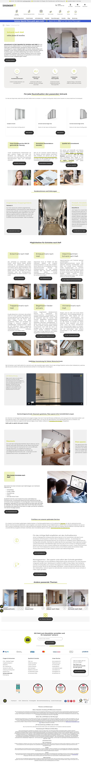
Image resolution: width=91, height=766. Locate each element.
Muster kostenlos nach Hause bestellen (45, 157)
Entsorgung (6, 674)
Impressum (14, 700)
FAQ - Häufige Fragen (8, 661)
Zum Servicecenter (80, 671)
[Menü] (89, 699)
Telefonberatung (56, 663)
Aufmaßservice (56, 669)
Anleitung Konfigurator (9, 669)
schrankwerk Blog (32, 673)
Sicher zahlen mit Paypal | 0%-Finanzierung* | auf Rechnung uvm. (49, 1)
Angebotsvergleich (7, 663)
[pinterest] (71, 701)
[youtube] (74, 701)
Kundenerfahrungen (33, 671)
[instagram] (68, 701)
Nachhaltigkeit (31, 668)
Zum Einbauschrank (45, 278)
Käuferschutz (6, 671)
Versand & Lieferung (8, 668)
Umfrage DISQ (26, 1)
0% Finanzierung (7, 666)
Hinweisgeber (32, 700)
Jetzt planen (29, 132)
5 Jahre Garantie (32, 666)
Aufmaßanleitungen (57, 668)
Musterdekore (55, 666)
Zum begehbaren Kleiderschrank (45, 336)
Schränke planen (10, 60)
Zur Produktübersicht (11, 511)
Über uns (30, 661)
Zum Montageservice (40, 574)
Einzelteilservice (56, 673)
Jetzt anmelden (50, 642)
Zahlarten (5, 664)
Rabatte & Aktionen (33, 669)
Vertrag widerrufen (7, 673)
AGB (20, 700)
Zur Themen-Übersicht (45, 619)
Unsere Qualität (32, 664)
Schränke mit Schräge (55, 421)
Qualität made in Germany (74, 1)
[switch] (86, 702)
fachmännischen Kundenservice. (60, 527)
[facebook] (65, 701)
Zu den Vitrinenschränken (71, 335)
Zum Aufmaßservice (40, 553)
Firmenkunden (56, 664)
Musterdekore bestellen (45, 163)
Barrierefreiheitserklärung (43, 700)
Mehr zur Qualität (71, 165)
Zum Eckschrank (19, 278)
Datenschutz (25, 700)
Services (63, 523)
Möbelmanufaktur (32, 663)
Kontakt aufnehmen (19, 163)
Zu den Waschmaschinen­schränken (71, 279)
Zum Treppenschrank (19, 333)
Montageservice (56, 671)
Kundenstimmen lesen (14, 231)
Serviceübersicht (56, 661)
